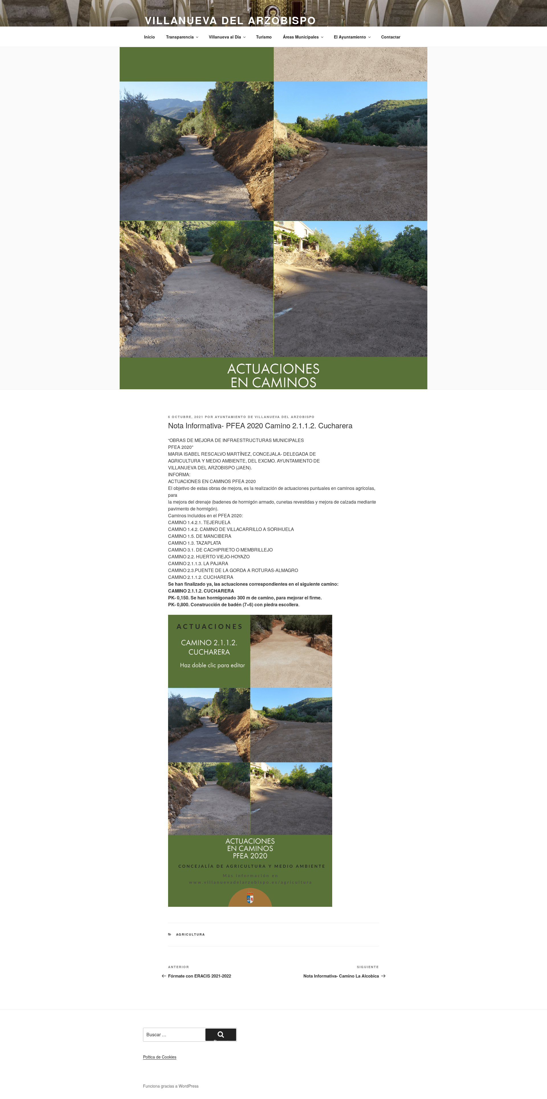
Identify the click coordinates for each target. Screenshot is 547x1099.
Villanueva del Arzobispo (230, 20)
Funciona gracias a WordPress (171, 1086)
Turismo (264, 37)
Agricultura (190, 934)
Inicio (149, 37)
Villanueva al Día (225, 37)
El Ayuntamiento (350, 37)
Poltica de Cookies (159, 1057)
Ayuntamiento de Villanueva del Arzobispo (265, 417)
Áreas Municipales (301, 37)
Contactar (390, 37)
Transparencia (180, 37)
